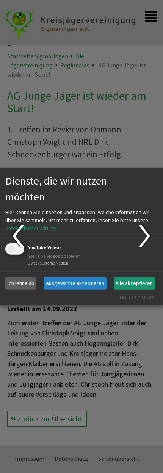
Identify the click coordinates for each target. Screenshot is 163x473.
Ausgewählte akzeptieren (75, 283)
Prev (17, 236)
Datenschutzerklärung (30, 228)
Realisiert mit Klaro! (137, 296)
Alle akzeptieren (134, 283)
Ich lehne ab (21, 283)
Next (145, 236)
